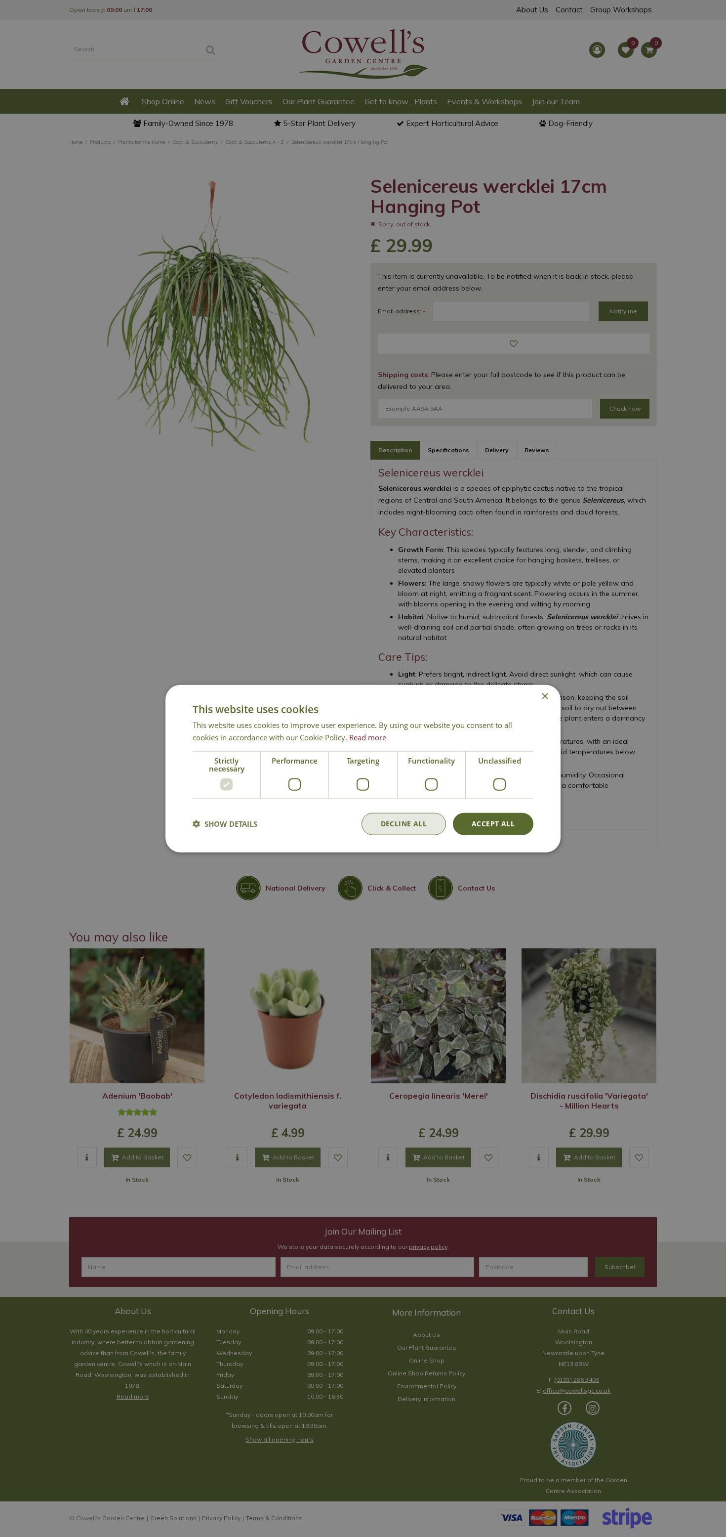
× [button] (544, 696)
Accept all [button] (493, 823)
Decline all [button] (404, 823)
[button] (225, 823)
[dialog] (363, 769)
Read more (367, 737)
